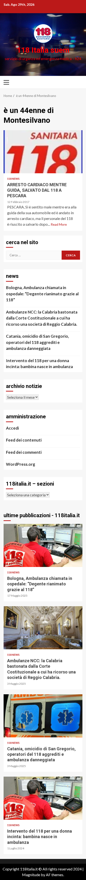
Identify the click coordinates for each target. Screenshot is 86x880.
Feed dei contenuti (24, 440)
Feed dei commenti (24, 452)
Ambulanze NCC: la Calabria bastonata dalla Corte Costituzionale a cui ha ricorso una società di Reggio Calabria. (41, 318)
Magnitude (31, 874)
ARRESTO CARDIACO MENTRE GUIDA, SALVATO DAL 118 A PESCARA (43, 151)
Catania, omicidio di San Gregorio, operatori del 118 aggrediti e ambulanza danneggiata (37, 342)
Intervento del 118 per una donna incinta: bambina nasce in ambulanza (39, 363)
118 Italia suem (43, 50)
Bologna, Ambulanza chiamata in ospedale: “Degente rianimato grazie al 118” (42, 293)
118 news (13, 178)
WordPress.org (20, 464)
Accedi (12, 428)
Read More (59, 224)
